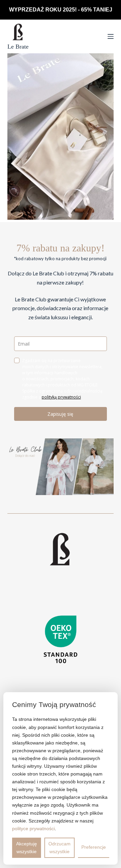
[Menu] (111, 36)
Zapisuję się (60, 414)
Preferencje (93, 847)
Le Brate (18, 46)
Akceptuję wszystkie (26, 847)
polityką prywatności (61, 397)
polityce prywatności (33, 828)
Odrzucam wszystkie (59, 847)
